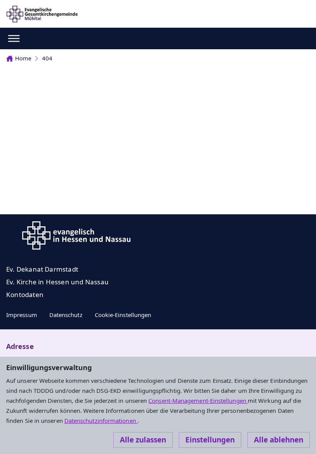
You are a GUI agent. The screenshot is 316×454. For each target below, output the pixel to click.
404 (47, 58)
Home (23, 58)
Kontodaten (25, 294)
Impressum (21, 315)
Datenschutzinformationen (101, 420)
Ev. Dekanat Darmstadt (42, 269)
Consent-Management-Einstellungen (198, 400)
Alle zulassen (143, 440)
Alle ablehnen (278, 440)
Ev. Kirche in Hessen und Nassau (57, 281)
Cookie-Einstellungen (123, 315)
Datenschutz (65, 315)
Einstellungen (210, 440)
